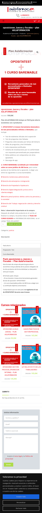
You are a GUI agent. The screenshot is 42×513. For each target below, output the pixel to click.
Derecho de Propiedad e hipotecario (15, 185)
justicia (11, 230)
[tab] (5, 237)
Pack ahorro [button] (7, 246)
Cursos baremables (24, 2)
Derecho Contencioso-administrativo (15, 177)
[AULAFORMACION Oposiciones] (21, 9)
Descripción (5, 237)
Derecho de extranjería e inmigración (16, 181)
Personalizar (21, 502)
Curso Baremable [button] (8, 254)
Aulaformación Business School (22, 3)
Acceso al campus (9, 2)
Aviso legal (18, 456)
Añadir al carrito (14, 224)
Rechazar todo (21, 508)
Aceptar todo (21, 497)
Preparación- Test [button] (8, 250)
